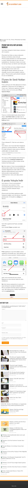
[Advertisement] (14, 23)
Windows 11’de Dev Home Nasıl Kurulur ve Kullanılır (15, 466)
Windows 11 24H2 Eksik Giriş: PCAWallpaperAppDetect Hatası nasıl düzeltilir (18, 429)
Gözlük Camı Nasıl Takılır (15, 397)
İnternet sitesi (5, 332)
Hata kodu (14, 486)
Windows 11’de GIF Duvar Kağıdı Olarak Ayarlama (14, 462)
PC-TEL (8, 39)
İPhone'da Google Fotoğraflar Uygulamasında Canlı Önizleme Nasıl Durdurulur (17, 367)
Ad (3, 323)
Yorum (3, 309)
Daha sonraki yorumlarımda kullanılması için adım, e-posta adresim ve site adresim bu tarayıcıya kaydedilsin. (14, 338)
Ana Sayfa (3, 39)
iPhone (12, 39)
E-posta (4, 327)
